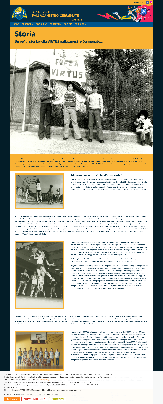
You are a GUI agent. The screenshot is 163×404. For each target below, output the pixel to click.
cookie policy (43, 380)
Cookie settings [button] (12, 399)
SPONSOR (79, 24)
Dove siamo (139, 2)
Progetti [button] (55, 24)
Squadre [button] (27, 24)
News (16, 24)
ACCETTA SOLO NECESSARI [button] (34, 399)
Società (68, 24)
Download (41, 24)
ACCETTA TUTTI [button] (58, 399)
